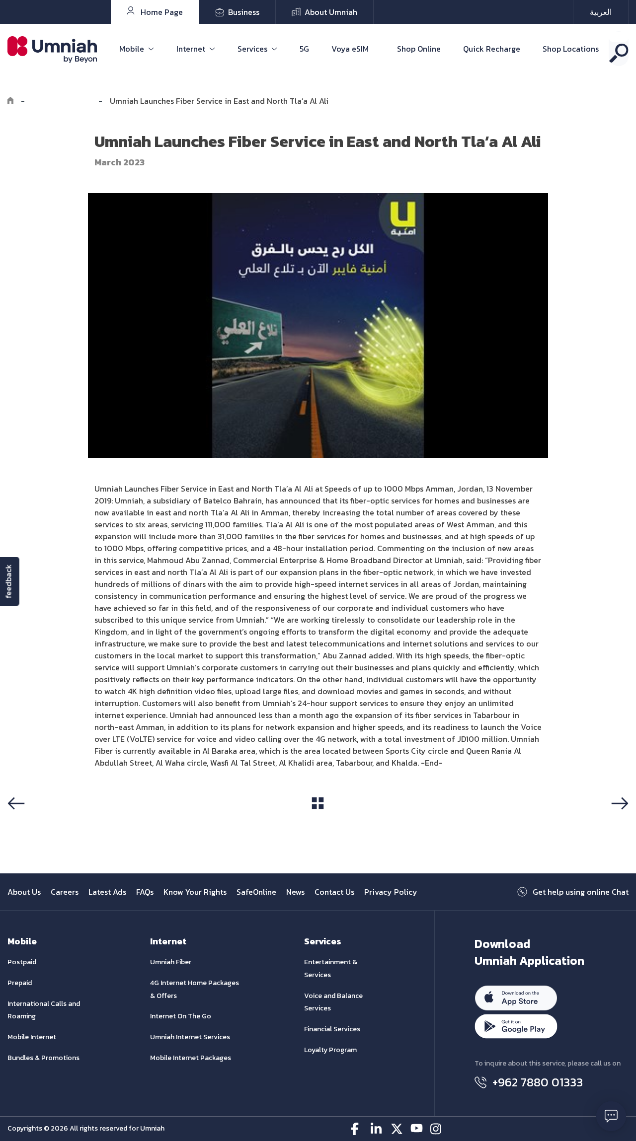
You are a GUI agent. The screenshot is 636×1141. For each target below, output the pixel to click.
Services (252, 49)
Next (618, 822)
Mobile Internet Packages (190, 1058)
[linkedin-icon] (377, 1129)
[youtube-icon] (416, 1129)
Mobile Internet (31, 1037)
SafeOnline (256, 892)
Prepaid (19, 983)
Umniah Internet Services (190, 1037)
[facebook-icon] (357, 1129)
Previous (26, 822)
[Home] (10, 101)
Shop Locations (571, 49)
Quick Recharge (491, 49)
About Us (24, 892)
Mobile (131, 49)
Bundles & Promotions (43, 1058)
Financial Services (332, 1029)
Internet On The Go (180, 1016)
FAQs (145, 892)
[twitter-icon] (397, 1129)
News (295, 892)
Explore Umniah (61, 101)
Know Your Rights (195, 892)
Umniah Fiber (170, 962)
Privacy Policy (390, 892)
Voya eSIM (350, 49)
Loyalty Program (330, 1050)
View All (318, 821)
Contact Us (334, 892)
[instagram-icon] (436, 1129)
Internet (190, 49)
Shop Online (419, 49)
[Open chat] (611, 1116)
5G (304, 49)
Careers (65, 892)
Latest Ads (107, 892)
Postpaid (21, 962)
